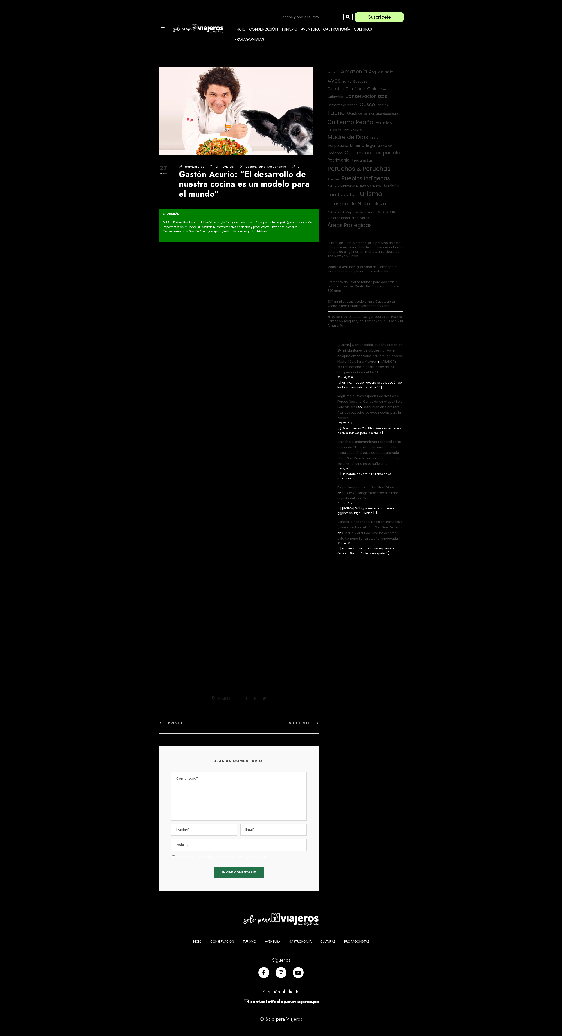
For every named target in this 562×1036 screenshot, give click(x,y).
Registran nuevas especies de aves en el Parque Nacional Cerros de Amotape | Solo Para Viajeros (369, 401)
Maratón (376, 138)
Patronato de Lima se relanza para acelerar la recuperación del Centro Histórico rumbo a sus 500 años (363, 286)
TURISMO (289, 29)
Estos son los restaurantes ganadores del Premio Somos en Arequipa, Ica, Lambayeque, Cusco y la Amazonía (365, 321)
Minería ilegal (363, 145)
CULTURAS (363, 29)
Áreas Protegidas (350, 225)
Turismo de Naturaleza (357, 203)
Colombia (335, 97)
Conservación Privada (343, 105)
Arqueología (381, 72)
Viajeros (386, 211)
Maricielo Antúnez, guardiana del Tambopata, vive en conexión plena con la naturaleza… (362, 269)
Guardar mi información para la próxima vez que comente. (221, 856)
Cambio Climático (346, 89)
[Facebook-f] (263, 972)
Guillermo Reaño (350, 122)
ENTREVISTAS (225, 167)
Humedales (334, 129)
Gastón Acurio (255, 167)
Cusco (367, 104)
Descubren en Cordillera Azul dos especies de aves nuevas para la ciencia (369, 412)
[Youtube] (298, 972)
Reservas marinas (370, 185)
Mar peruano (338, 145)
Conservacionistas (366, 96)
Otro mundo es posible (372, 152)
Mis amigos (385, 146)
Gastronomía (276, 167)
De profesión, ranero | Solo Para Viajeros (367, 487)
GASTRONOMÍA (336, 29)
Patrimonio (338, 160)
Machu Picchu (352, 129)
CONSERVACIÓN (263, 29)
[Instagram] (281, 972)
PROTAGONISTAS (249, 39)
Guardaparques (387, 114)
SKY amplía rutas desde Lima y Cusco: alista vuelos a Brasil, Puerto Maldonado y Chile (361, 303)
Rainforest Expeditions (343, 185)
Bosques (360, 81)
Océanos (335, 153)
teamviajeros (194, 167)
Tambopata (341, 194)
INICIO (240, 29)
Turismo (369, 193)
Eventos (382, 105)
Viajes (364, 218)
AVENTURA (310, 29)
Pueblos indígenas (366, 178)
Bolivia (346, 81)
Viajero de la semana (361, 212)
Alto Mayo (333, 72)
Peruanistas (362, 160)
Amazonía (354, 71)
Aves (334, 80)
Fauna (336, 113)
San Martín (391, 185)
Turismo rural (336, 212)
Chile (372, 89)
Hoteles (383, 122)
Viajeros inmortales (343, 218)
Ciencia (385, 89)
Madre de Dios (348, 137)
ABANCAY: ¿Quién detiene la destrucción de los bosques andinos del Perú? (367, 367)
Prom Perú (334, 179)
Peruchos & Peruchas (359, 168)
